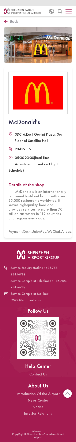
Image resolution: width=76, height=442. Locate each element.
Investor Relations (38, 413)
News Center (38, 400)
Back (14, 21)
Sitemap (36, 431)
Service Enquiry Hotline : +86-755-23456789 (34, 271)
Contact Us (38, 374)
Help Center (38, 366)
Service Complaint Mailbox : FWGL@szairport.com (30, 297)
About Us (38, 386)
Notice (38, 407)
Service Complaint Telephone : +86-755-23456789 (38, 284)
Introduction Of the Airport (38, 393)
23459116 (23, 149)
